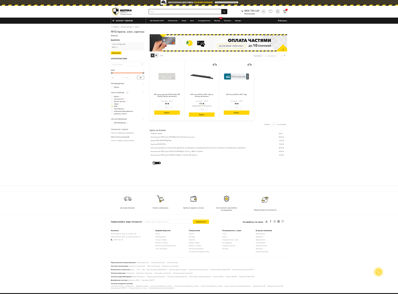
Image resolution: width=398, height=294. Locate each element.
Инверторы (130, 286)
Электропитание (261, 245)
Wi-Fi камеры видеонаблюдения (200, 276)
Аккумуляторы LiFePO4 (119, 288)
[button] (142, 64)
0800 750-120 (251, 10)
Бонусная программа (196, 249)
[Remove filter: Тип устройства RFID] (117, 47)
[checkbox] (127, 87)
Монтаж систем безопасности (165, 245)
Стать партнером (161, 249)
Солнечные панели (117, 286)
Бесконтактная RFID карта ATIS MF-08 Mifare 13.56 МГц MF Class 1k (174, 155)
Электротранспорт (262, 252)
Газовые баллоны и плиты (138, 288)
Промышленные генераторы (183, 273)
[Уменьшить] (163, 107)
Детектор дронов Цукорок (178, 269)
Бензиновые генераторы (162, 273)
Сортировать (257, 56)
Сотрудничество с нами (230, 240)
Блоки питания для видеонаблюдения (238, 286)
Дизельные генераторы (144, 273)
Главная (116, 27)
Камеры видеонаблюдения (156, 276)
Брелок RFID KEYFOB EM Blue (161, 140)
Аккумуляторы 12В (259, 286)
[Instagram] (274, 221)
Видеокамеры (260, 234)
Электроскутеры (172, 262)
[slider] (199, 3)
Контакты (225, 249)
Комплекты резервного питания (161, 286)
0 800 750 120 (118, 240)
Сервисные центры (228, 245)
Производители (160, 237)
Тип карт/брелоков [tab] (119, 119)
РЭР (138, 269)
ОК (140, 77)
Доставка (192, 237)
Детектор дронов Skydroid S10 (157, 269)
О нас (224, 234)
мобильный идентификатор (123, 111)
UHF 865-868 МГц (120, 123)
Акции (157, 234)
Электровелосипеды (158, 262)
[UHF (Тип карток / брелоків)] (214, 64)
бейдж (116, 104)
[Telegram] (278, 221)
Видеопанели (260, 240)
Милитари (259, 249)
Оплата (191, 234)
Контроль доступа (127, 27)
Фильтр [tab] (114, 35)
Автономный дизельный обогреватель (162, 288)
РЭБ (143, 269)
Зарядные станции (142, 286)
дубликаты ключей (120, 114)
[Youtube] (266, 221)
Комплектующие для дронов (198, 269)
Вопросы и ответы (161, 243)
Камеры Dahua (218, 276)
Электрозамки (260, 243)
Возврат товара (194, 243)
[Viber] (282, 221)
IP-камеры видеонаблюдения (177, 276)
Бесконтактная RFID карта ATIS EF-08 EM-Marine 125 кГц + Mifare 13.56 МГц (177, 151)
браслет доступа (119, 101)
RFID (115, 106)
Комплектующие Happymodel (220, 269)
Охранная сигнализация (137, 266)
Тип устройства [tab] (120, 93)
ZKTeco (116, 87)
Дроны (132, 269)
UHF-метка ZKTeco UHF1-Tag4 (236, 94)
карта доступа (119, 99)
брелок (116, 96)
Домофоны (259, 237)
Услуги (224, 237)
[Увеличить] (170, 107)
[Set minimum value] (143, 73)
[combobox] (188, 11)
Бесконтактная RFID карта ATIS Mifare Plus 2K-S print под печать (173, 137)
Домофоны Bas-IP (148, 280)
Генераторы (130, 273)
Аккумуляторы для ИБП (275, 286)
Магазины (283, 21)
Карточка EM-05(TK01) (158, 144)
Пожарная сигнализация (170, 266)
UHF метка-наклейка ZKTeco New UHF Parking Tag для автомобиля (167, 95)
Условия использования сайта (199, 252)
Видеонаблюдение (138, 276)
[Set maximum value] (112, 73)
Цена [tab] (113, 70)
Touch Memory (119, 109)
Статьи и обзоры (161, 240)
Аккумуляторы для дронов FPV (242, 269)
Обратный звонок (249, 13)
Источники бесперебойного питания (186, 286)
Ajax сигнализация (153, 266)
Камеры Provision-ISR (246, 276)
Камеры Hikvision (231, 276)
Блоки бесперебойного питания (212, 286)
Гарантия (192, 240)
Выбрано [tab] (115, 40)
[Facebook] (270, 221)
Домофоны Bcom (134, 280)
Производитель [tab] (117, 83)
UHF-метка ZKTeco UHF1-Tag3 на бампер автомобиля (201, 95)
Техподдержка (227, 243)
